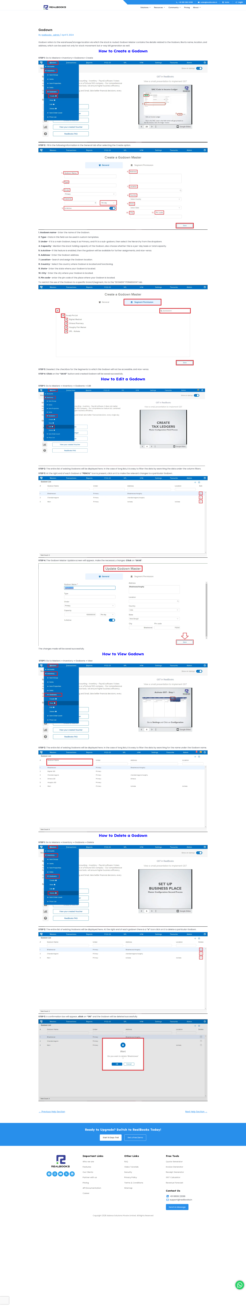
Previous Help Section (52, 1111)
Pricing (187, 7)
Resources (158, 7)
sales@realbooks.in (209, 2)
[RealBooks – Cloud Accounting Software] (55, 7)
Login (240, 2)
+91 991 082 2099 (186, 2)
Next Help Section (196, 1111)
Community (173, 7)
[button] (226, 2)
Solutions (144, 7)
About (196, 7)
